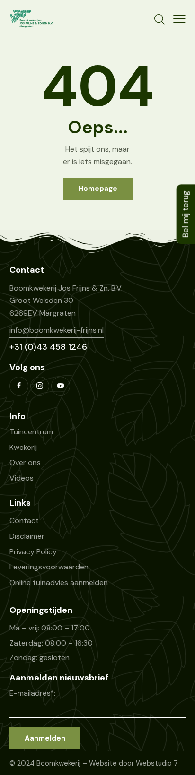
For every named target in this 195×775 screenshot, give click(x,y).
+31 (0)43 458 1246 (48, 347)
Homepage (97, 188)
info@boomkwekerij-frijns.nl (56, 330)
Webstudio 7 (157, 763)
